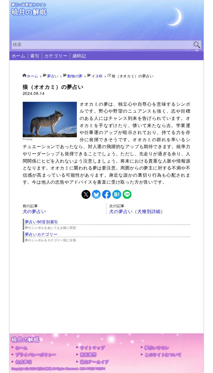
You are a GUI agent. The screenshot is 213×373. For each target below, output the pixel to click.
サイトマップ (92, 347)
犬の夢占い (34, 211)
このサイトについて (163, 354)
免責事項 (24, 361)
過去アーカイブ (94, 361)
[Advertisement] (106, 294)
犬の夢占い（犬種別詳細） (137, 211)
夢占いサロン (157, 347)
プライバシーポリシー (36, 354)
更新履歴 (88, 354)
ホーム (19, 55)
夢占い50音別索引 (41, 221)
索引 (35, 55)
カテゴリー (56, 55)
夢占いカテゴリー (41, 234)
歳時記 (79, 55)
